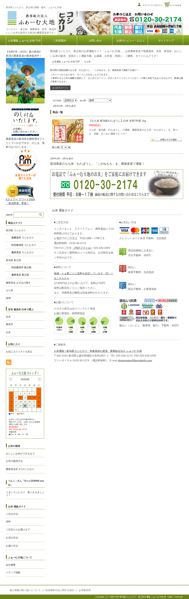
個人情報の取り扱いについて (25, 590)
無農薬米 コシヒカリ (22, 237)
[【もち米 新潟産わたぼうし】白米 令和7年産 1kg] (67, 131)
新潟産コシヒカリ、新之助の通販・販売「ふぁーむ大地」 (34, 7)
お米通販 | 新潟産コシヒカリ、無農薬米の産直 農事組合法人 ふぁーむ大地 (98, 351)
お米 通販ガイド (17, 506)
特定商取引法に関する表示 (59, 590)
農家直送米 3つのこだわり (20, 469)
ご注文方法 (12, 514)
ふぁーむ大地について (20, 557)
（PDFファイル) (82, 248)
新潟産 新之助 (13, 260)
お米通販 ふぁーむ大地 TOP (24, 40)
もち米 (9, 290)
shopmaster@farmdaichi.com (135, 360)
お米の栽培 (14, 446)
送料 (8, 521)
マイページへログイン (152, 5)
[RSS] (8, 363)
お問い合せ (95, 40)
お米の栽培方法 (14, 461)
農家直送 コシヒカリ (22, 252)
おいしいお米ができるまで (20, 453)
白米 (8, 332)
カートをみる (175, 5)
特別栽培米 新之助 (21, 267)
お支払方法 (12, 537)
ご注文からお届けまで (18, 529)
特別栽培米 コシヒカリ (23, 245)
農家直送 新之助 (20, 274)
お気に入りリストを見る (19, 351)
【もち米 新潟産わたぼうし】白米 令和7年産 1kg (117, 120)
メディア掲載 (13, 572)
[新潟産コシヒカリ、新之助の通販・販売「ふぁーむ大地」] (31, 25)
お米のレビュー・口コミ (130, 40)
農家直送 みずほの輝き (18, 282)
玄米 (8, 316)
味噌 (8, 298)
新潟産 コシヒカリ (16, 230)
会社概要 (11, 564)
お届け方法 (12, 545)
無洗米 (9, 324)
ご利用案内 (59, 40)
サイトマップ (166, 40)
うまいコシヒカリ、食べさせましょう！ (25, 494)
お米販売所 (85, 590)
